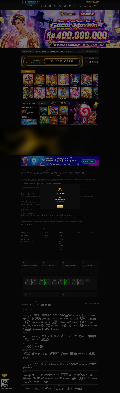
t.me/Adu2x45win (60, 201)
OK (60, 206)
